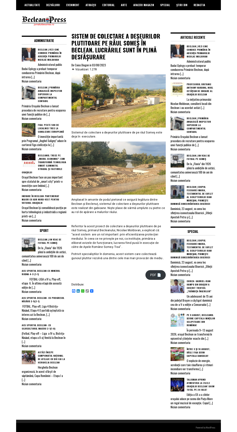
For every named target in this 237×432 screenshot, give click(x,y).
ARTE (124, 5)
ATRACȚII (91, 5)
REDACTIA (199, 5)
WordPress (210, 427)
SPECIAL (165, 5)
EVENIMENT (72, 5)
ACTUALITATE (32, 5)
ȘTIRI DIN (182, 5)
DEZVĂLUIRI (53, 5)
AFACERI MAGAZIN (143, 5)
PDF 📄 (155, 275)
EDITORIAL (108, 5)
